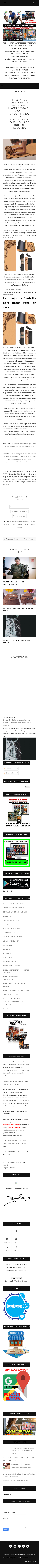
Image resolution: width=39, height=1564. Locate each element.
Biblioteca (7, 1234)
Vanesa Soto (30, 462)
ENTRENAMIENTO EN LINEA (12, 937)
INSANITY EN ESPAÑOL (11, 962)
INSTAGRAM (7, 945)
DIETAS (12, 521)
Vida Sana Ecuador (21, 1281)
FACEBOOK (7, 953)
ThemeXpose (21, 1555)
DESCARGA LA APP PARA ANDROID (15, 912)
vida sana (32, 524)
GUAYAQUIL (8, 524)
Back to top (30, 1561)
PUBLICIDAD (7, 957)
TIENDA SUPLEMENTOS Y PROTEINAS (16, 990)
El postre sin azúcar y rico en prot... (18, 609)
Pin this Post (21, 516)
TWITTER (6, 949)
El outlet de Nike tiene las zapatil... (16, 641)
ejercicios (26, 521)
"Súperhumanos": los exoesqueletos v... (13, 583)
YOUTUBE (16, 1242)
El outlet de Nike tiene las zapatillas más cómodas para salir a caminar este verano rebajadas (17, 722)
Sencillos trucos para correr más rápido (15, 1480)
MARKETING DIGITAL (10, 995)
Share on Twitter (21, 511)
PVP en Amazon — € (12, 290)
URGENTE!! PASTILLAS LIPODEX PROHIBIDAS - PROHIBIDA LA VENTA (22, 1450)
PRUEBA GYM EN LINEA (11, 920)
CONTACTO (7, 924)
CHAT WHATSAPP (9, 933)
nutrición (16, 524)
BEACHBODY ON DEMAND (12, 928)
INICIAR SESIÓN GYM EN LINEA (13, 904)
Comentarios (9, 773)
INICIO (5, 1008)
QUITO (21, 524)
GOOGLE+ (16, 1250)
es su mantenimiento (26, 408)
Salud (26, 524)
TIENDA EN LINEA (9, 916)
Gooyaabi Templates (9, 1558)
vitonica (19, 527)
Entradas (8, 769)
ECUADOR (19, 521)
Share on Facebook (20, 507)
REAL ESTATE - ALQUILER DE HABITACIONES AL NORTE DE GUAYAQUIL (13, 1001)
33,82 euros (30, 350)
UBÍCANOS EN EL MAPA (11, 941)
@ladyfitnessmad (18, 201)
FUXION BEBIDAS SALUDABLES (13, 908)
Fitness (32, 521)
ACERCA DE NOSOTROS (11, 966)
